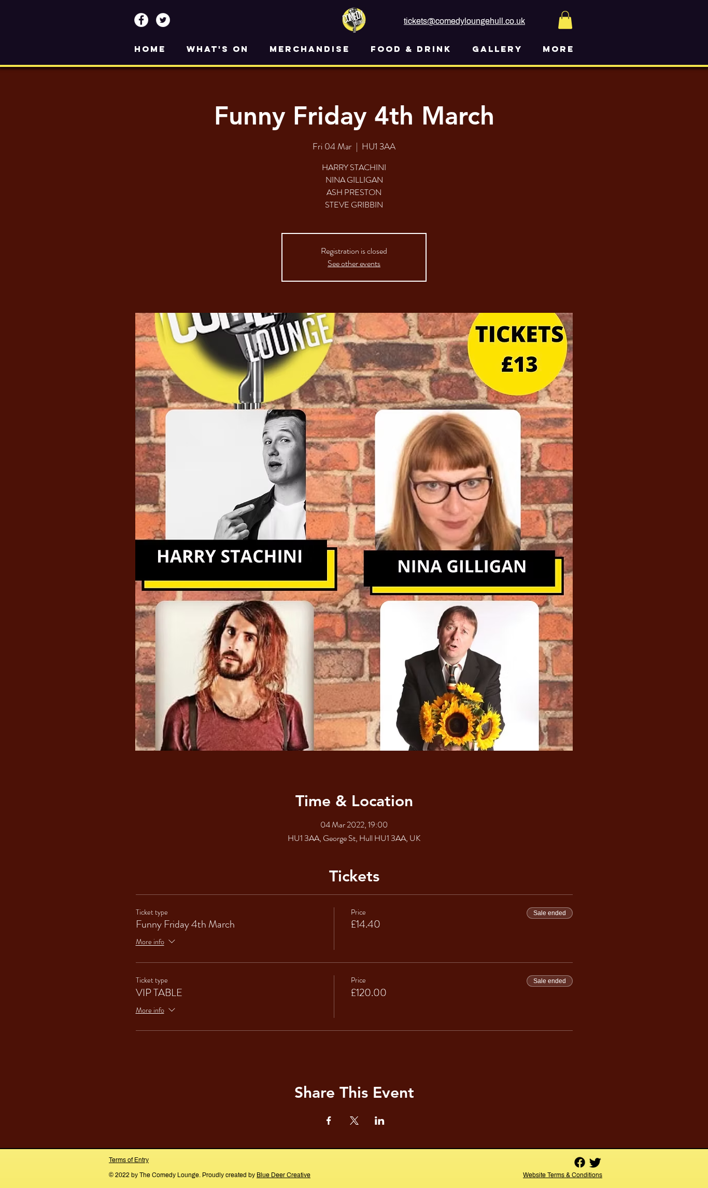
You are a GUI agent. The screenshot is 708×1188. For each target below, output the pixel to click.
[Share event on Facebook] (329, 1120)
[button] (565, 20)
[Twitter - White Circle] (163, 20)
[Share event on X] (354, 1120)
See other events (354, 263)
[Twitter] (595, 1162)
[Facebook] (580, 1162)
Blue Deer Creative (283, 1175)
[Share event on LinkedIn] (380, 1120)
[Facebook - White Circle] (141, 20)
